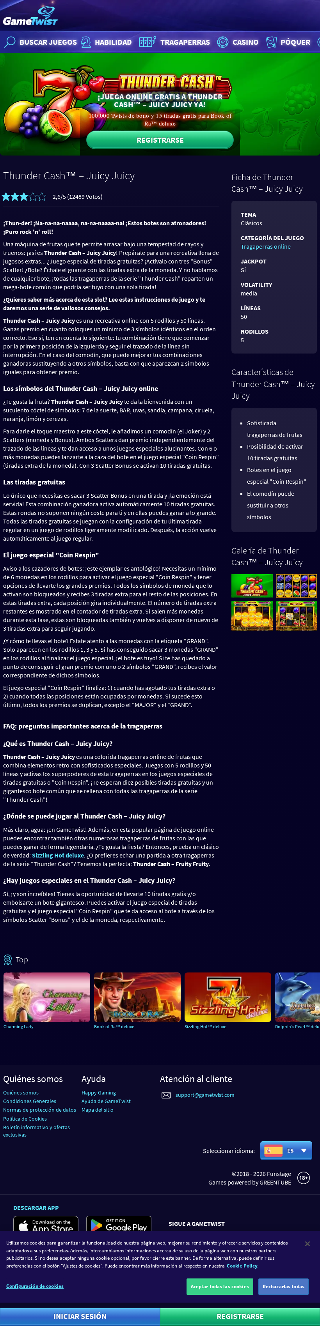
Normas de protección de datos (39, 1109)
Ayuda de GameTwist (106, 1101)
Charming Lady (19, 1026)
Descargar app (36, 1207)
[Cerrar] (307, 1243)
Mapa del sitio (98, 1109)
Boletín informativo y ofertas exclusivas (36, 1131)
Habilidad (113, 42)
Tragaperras (185, 42)
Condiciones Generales (29, 1101)
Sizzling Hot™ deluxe (205, 1026)
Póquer (295, 42)
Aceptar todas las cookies (220, 1286)
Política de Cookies (25, 1118)
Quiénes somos (21, 1092)
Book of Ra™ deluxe (114, 1026)
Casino (246, 42)
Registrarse (160, 140)
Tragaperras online (266, 246)
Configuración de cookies (35, 1286)
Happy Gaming (99, 1092)
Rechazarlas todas (283, 1286)
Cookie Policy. (243, 1265)
